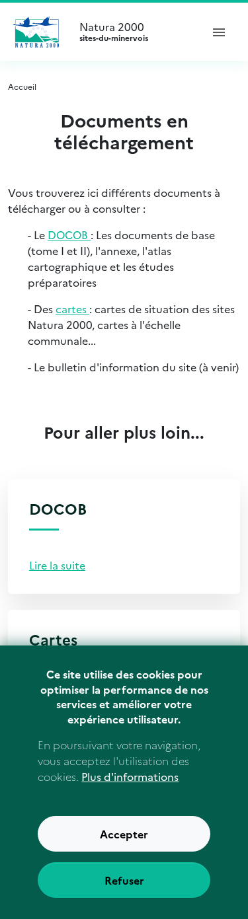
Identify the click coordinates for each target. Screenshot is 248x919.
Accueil (22, 86)
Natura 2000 (113, 31)
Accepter (124, 834)
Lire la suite (57, 565)
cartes (72, 308)
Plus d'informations (130, 776)
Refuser (124, 880)
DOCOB (69, 234)
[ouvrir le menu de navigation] (218, 31)
